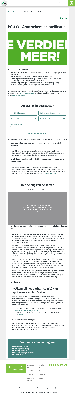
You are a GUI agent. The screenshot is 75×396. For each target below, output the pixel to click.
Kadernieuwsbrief (50, 173)
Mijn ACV (30, 371)
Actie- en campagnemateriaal (24, 353)
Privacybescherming (50, 388)
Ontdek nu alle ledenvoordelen (17, 368)
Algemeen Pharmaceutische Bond (26, 310)
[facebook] (50, 365)
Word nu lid (71, 4)
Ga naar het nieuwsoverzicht (37, 133)
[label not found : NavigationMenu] (65, 3)
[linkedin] (61, 365)
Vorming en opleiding (21, 349)
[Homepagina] (8, 12)
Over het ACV (41, 366)
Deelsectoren (17, 12)
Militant (41, 378)
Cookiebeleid (31, 388)
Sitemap (39, 388)
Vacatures (30, 375)
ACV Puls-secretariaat (27, 93)
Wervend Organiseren (21, 347)
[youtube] (54, 365)
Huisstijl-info (18, 355)
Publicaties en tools (31, 379)
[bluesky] (65, 365)
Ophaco (21, 314)
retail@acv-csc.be (18, 95)
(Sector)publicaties (20, 351)
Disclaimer (22, 388)
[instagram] (58, 365)
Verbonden (42, 371)
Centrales (42, 375)
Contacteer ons (30, 366)
